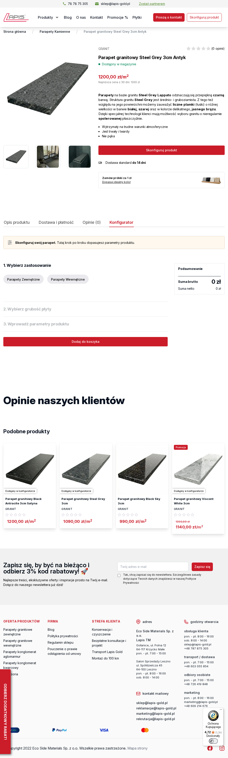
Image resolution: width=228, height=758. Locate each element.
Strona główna (14, 31)
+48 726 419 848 (196, 684)
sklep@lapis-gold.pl (115, 4)
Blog (68, 17)
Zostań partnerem (152, 4)
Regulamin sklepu (60, 642)
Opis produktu (17, 222)
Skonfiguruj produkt (204, 17)
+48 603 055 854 (196, 666)
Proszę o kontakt (169, 17)
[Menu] (221, 710)
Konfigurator (121, 222)
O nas (81, 17)
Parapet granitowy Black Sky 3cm (139, 501)
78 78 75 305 (78, 4)
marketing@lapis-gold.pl (201, 702)
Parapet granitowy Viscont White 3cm (194, 501)
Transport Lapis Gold (107, 652)
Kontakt (96, 17)
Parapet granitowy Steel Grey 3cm (83, 501)
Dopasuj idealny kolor (116, 182)
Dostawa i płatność (56, 222)
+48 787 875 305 (196, 648)
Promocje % (117, 17)
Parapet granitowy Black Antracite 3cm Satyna (23, 501)
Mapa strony (137, 748)
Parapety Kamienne (55, 31)
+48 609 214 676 (196, 706)
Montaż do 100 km (105, 658)
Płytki (137, 17)
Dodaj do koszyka (86, 341)
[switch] (213, 741)
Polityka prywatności (63, 636)
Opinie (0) (92, 222)
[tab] (16, 223)
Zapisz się (202, 567)
